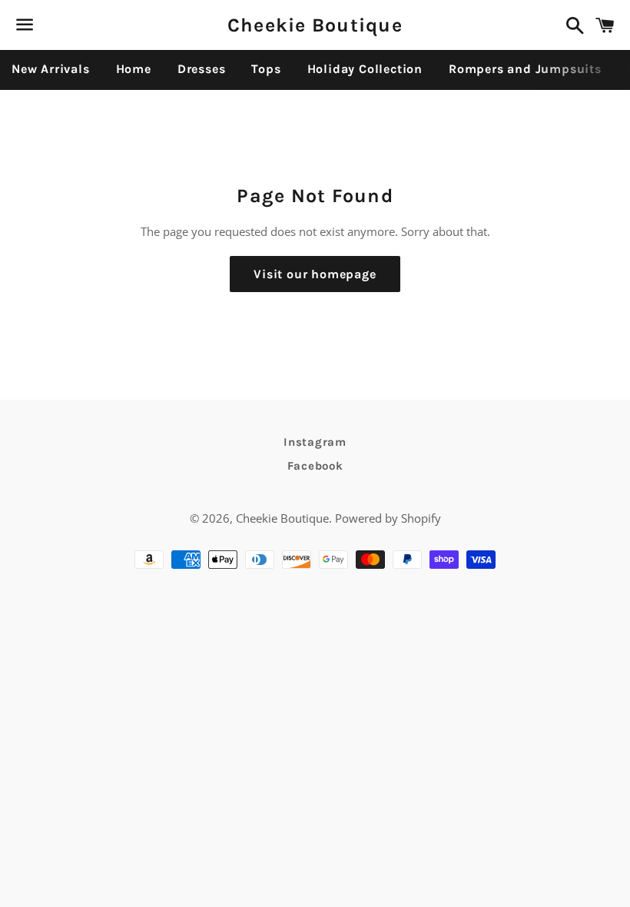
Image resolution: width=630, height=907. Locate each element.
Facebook (315, 466)
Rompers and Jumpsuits (525, 68)
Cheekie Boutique (315, 25)
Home (133, 68)
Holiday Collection (365, 68)
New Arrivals (51, 68)
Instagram (315, 442)
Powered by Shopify (388, 518)
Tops (265, 68)
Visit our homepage (315, 274)
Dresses (201, 68)
